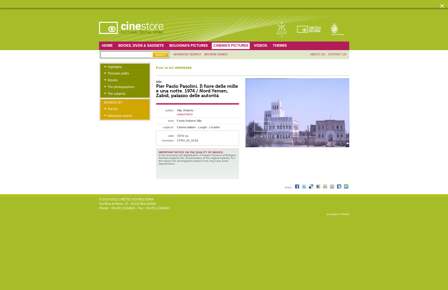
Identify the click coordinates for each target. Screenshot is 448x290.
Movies (113, 80)
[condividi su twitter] (304, 187)
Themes (280, 45)
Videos (260, 45)
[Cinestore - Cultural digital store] (131, 36)
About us (317, 54)
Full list (112, 109)
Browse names (215, 54)
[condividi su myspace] (339, 187)
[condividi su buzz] (318, 187)
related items (185, 114)
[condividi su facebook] (297, 187)
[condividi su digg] (332, 187)
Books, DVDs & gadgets (141, 45)
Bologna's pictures (188, 45)
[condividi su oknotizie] (325, 187)
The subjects (116, 94)
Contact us (337, 54)
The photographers (121, 87)
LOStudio (344, 214)
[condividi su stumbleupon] (346, 187)
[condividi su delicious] (311, 187)
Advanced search (187, 54)
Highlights (115, 67)
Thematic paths (118, 73)
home (107, 45)
